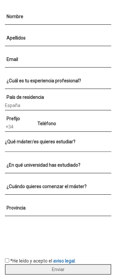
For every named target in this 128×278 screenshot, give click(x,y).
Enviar (58, 269)
